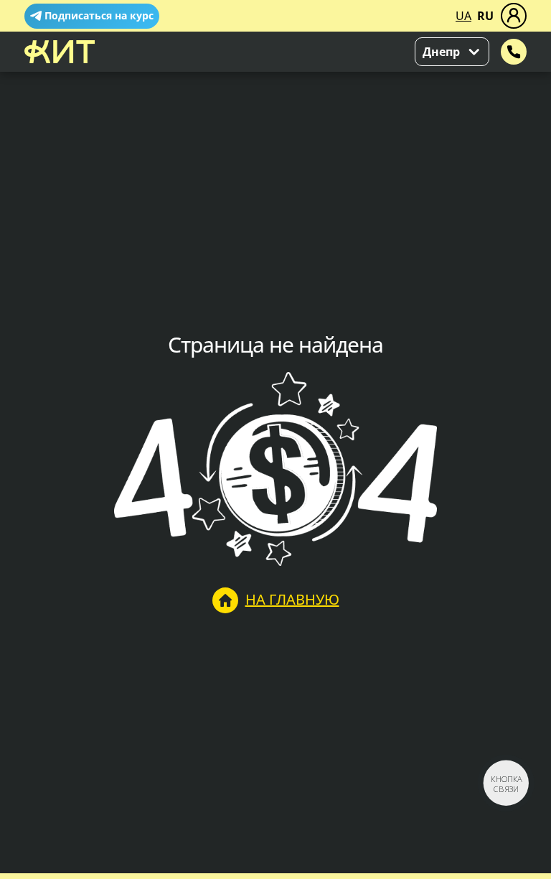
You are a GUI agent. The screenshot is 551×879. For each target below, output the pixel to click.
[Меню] (514, 16)
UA (463, 16)
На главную (292, 599)
